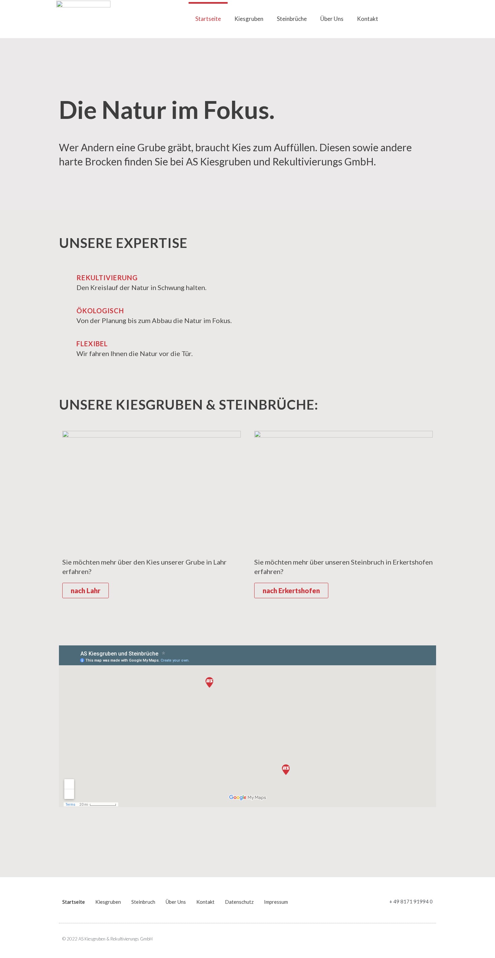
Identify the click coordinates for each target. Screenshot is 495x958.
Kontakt (367, 18)
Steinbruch (143, 902)
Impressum (276, 902)
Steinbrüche (292, 18)
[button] (432, 19)
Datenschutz (239, 902)
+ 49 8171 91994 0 (411, 901)
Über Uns (331, 18)
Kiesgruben (248, 18)
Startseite (208, 18)
